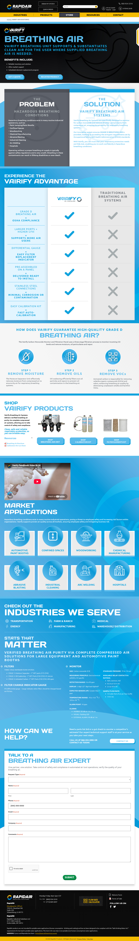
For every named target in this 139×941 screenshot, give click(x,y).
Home (9, 19)
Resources (93, 15)
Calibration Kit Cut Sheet (16, 445)
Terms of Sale (117, 899)
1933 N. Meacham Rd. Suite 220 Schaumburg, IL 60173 (15, 907)
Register (108, 9)
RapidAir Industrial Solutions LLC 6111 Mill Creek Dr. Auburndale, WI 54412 (18, 919)
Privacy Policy (81, 939)
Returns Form (117, 895)
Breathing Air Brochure (15, 443)
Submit (69, 877)
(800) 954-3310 (51, 899)
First (9, 796)
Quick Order (48, 9)
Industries (20, 15)
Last (72, 796)
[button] (19, 438)
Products (46, 15)
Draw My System (48, 4)
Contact (118, 15)
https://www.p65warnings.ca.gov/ (46, 933)
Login (114, 9)
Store (69, 15)
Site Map (90, 939)
